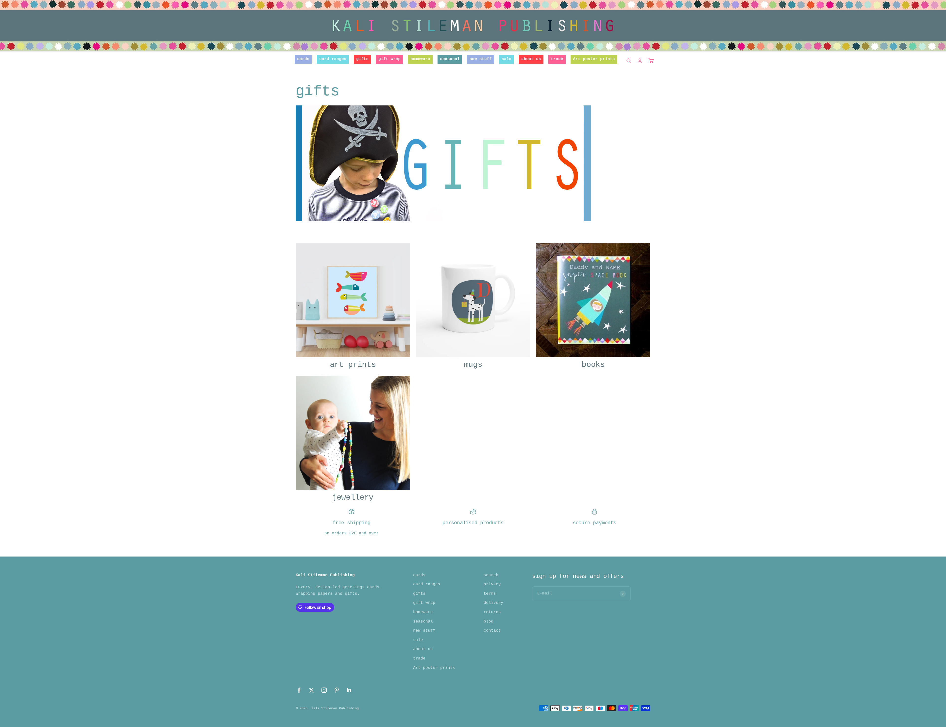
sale (506, 59)
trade (557, 59)
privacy (492, 584)
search (491, 575)
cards (303, 59)
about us (531, 59)
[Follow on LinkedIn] (349, 690)
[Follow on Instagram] (324, 690)
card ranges (332, 59)
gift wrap (389, 59)
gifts (362, 59)
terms (490, 594)
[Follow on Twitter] (311, 690)
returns (492, 612)
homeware (420, 59)
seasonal (450, 59)
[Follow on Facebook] (299, 690)
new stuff (481, 59)
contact (492, 630)
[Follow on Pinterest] (336, 690)
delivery (493, 603)
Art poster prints (594, 59)
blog (488, 621)
